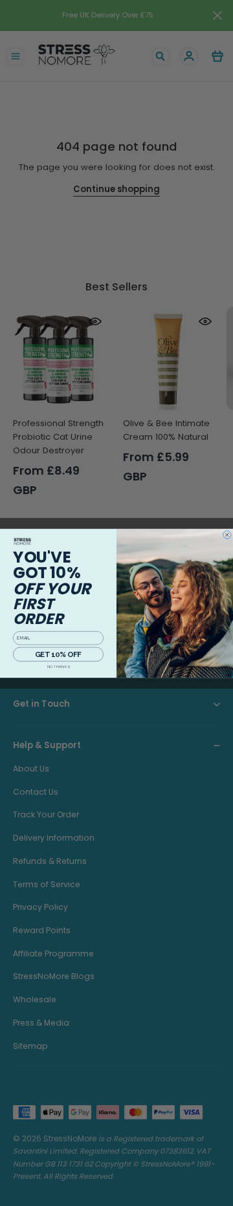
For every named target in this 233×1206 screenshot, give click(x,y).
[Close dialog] (227, 534)
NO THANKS (58, 666)
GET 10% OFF (58, 654)
